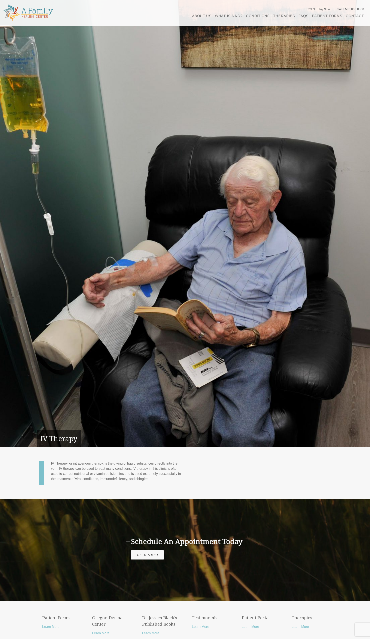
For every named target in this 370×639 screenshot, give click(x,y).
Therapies (284, 16)
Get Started (147, 554)
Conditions (258, 16)
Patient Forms (327, 16)
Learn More (51, 626)
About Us (202, 16)
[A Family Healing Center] (28, 12)
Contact (355, 16)
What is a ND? (229, 16)
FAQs (303, 16)
